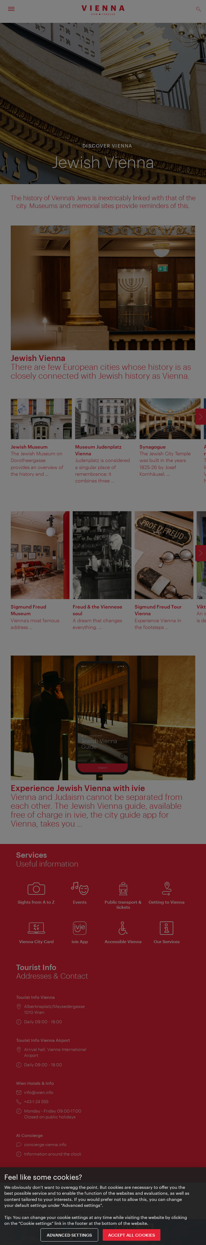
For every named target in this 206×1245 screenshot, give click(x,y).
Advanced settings (69, 1234)
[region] (103, 1206)
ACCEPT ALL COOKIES (131, 1234)
